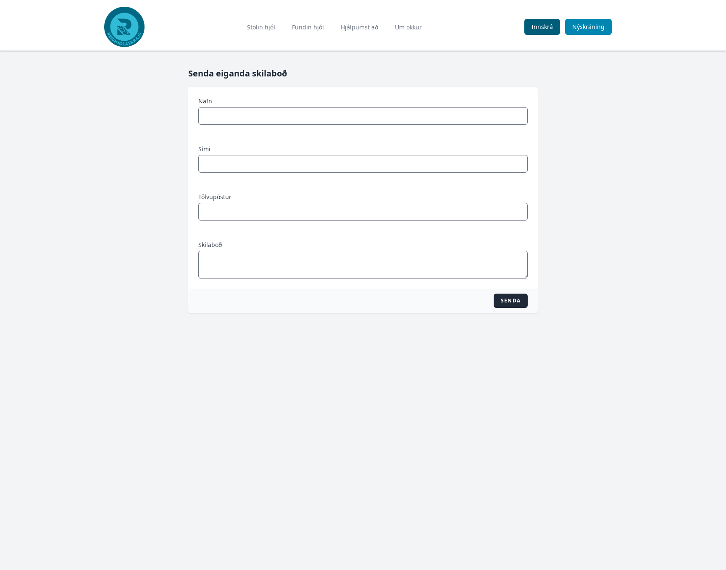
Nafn (205, 101)
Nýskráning (588, 27)
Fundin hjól (308, 27)
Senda (511, 300)
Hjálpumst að (359, 27)
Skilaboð (210, 245)
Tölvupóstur (214, 197)
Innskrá (542, 27)
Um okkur (408, 27)
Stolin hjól (261, 27)
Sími (204, 149)
